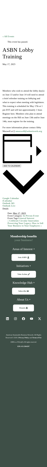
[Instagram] (15, 319)
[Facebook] (23, 319)
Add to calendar (12, 166)
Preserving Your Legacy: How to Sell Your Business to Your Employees (25, 224)
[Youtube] (31, 319)
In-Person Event (31, 215)
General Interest (26, 218)
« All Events (8, 36)
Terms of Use (36, 338)
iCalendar (7, 201)
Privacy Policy (24, 338)
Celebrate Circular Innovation (23, 220)
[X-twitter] (39, 319)
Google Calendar (11, 198)
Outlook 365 (8, 203)
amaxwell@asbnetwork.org (29, 131)
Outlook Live (9, 206)
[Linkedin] (7, 319)
